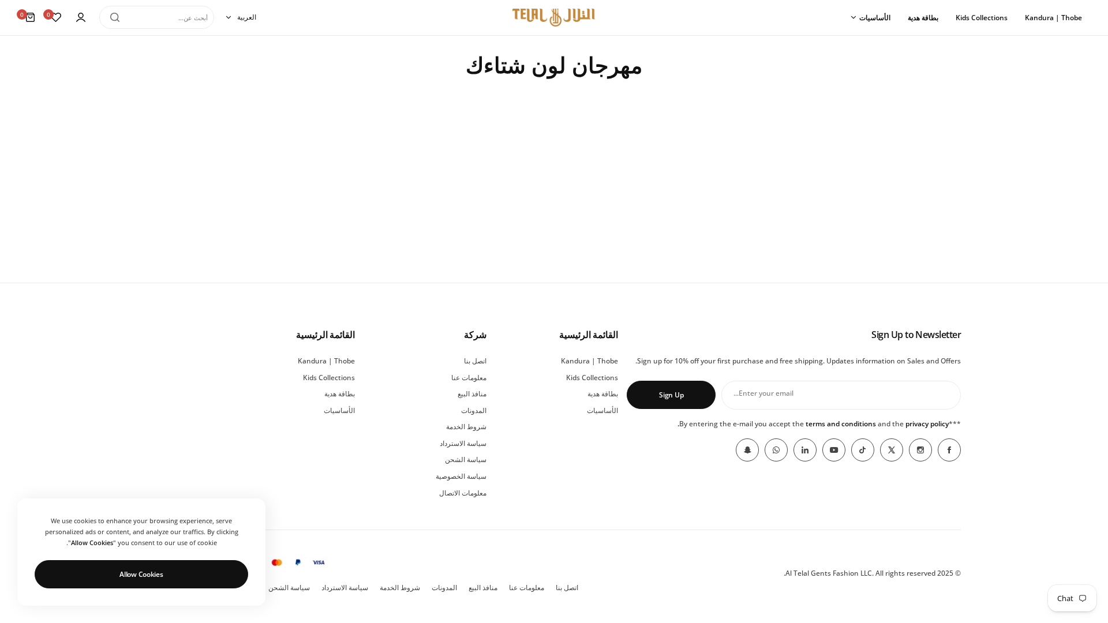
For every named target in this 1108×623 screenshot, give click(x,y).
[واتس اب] (776, 449)
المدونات (473, 410)
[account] (80, 17)
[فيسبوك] (949, 449)
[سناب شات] (747, 449)
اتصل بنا (475, 361)
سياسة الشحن (465, 459)
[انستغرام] (920, 449)
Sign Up (671, 395)
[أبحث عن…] (115, 17)
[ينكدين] (805, 449)
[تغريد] (891, 449)
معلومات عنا (468, 377)
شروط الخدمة (466, 426)
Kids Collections (592, 377)
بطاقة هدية (602, 394)
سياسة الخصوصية (461, 476)
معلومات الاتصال (462, 493)
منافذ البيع (472, 394)
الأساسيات (602, 410)
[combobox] (156, 17)
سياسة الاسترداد (463, 443)
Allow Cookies (141, 574)
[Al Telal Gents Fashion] (554, 18)
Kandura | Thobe (589, 361)
